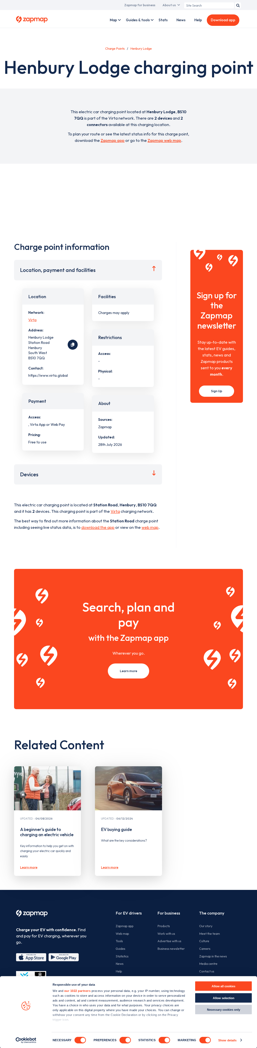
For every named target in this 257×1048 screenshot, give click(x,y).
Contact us (206, 971)
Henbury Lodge (141, 48)
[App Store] (31, 957)
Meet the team (209, 934)
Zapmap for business (139, 5)
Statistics (122, 956)
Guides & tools (138, 20)
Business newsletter (171, 949)
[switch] (125, 1040)
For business (168, 913)
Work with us (166, 934)
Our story (205, 926)
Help (198, 20)
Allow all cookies (223, 986)
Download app (223, 20)
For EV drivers (129, 913)
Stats (163, 20)
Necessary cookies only (223, 1009)
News (181, 20)
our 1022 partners (77, 990)
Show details (227, 1040)
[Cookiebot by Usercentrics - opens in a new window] (26, 1040)
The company (211, 913)
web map (150, 527)
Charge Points (115, 48)
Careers (204, 949)
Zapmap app (112, 140)
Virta (32, 320)
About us (169, 5)
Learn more (128, 671)
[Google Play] (64, 957)
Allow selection (223, 998)
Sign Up (216, 391)
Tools (119, 941)
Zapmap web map (164, 140)
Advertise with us (169, 941)
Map (113, 20)
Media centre (208, 964)
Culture (204, 941)
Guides (120, 949)
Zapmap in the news (213, 956)
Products (163, 926)
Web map (122, 934)
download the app (97, 527)
